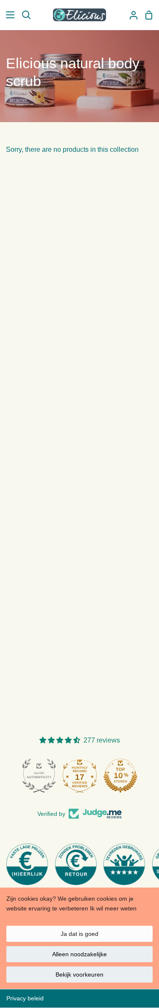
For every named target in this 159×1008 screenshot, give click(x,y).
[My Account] (130, 15)
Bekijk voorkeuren (79, 974)
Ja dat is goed (79, 933)
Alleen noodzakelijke (79, 954)
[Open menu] (7, 15)
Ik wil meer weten (113, 908)
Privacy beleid (25, 998)
